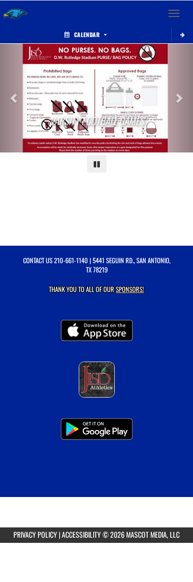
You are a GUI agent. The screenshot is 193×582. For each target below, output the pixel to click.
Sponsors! (130, 289)
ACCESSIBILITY (81, 534)
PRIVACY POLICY (35, 534)
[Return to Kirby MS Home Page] (15, 13)
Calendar (87, 34)
